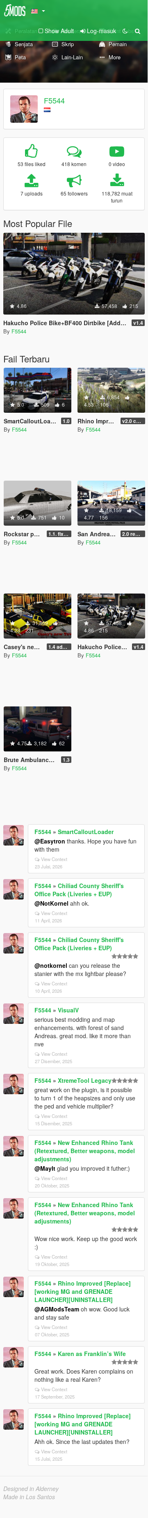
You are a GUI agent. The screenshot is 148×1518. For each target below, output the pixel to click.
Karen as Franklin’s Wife (92, 1353)
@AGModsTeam (56, 1309)
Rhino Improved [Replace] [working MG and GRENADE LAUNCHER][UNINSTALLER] (82, 1291)
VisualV (68, 1010)
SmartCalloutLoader (86, 832)
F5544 (54, 100)
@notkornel (50, 965)
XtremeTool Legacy (85, 1080)
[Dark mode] (125, 30)
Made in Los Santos (29, 1497)
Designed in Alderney (31, 1488)
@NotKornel (51, 903)
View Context (54, 859)
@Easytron (49, 841)
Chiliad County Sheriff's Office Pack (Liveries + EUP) (79, 890)
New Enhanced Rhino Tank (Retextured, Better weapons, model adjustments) (84, 1150)
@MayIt (44, 1168)
